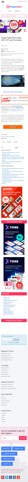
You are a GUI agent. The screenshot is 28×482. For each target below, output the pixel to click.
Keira (7, 50)
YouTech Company (16, 469)
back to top (3, 183)
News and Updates (11, 136)
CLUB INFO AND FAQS (9, 453)
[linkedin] (14, 477)
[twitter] (6, 477)
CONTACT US (7, 463)
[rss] (18, 477)
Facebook (4, 413)
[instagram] (22, 477)
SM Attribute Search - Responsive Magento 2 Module (13, 157)
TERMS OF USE (18, 448)
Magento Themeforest (9, 470)
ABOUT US (6, 448)
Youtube (3, 421)
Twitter (3, 417)
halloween (9, 142)
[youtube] (2, 477)
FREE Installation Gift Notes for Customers (11, 155)
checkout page (15, 110)
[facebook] (10, 477)
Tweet (2, 147)
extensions (5, 109)
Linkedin (3, 415)
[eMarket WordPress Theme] (14, 202)
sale (3, 142)
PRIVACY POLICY (8, 458)
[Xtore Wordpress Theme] (14, 239)
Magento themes (19, 107)
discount (16, 142)
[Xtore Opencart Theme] (14, 273)
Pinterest (3, 419)
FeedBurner (16, 342)
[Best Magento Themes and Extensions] (14, 7)
